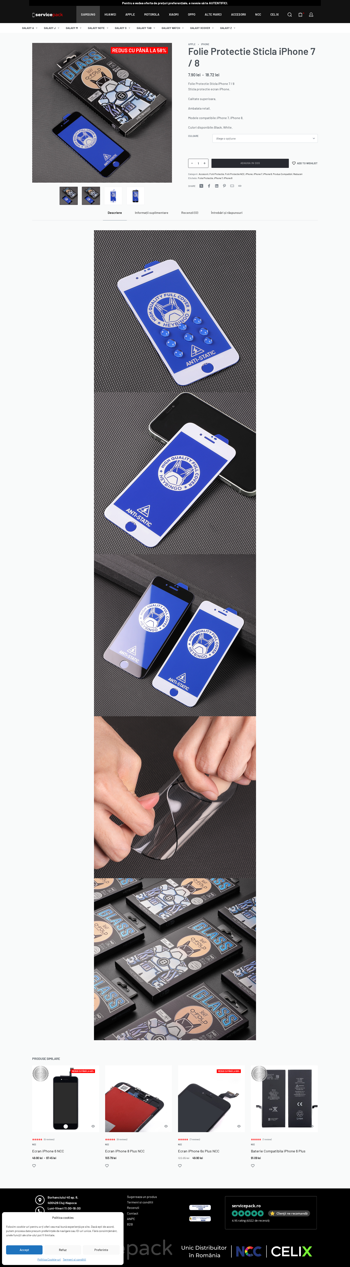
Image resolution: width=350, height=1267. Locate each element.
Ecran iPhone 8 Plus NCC (125, 1151)
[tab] (114, 212)
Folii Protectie (216, 174)
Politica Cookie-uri (49, 1259)
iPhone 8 (267, 174)
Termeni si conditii (74, 1259)
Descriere (115, 212)
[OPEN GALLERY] (102, 113)
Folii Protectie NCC (234, 174)
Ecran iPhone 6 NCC (48, 1151)
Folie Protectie (205, 178)
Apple (191, 44)
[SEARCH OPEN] (289, 14)
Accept (24, 1250)
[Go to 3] (113, 196)
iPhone (205, 44)
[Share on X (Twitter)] (201, 186)
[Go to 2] (91, 196)
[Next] (161, 112)
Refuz (63, 1250)
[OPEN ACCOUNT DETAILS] (311, 14)
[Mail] (232, 186)
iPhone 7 (258, 174)
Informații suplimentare (151, 212)
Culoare (193, 135)
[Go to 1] (69, 196)
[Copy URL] (240, 186)
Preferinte (101, 1250)
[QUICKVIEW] (93, 1126)
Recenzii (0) (189, 212)
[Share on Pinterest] (224, 186)
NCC (34, 1145)
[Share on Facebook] (209, 186)
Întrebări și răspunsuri (226, 212)
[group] (65, 1098)
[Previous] (43, 112)
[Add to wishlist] (34, 1166)
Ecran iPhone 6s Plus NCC (198, 1151)
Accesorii (203, 174)
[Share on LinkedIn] (217, 186)
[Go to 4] (135, 196)
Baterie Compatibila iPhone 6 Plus (278, 1151)
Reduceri (297, 174)
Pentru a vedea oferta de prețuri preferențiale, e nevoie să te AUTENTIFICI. (175, 3)
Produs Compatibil (282, 174)
